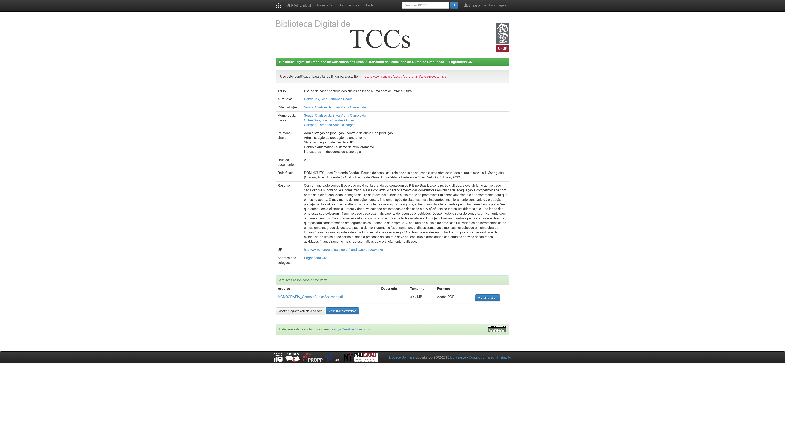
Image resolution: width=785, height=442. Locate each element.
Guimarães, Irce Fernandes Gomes (329, 120)
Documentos (348, 5)
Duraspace (458, 357)
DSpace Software (402, 357)
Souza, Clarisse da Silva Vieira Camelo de (335, 107)
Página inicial (300, 5)
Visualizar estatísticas (342, 311)
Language (496, 5)
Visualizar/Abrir (487, 298)
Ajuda (369, 5)
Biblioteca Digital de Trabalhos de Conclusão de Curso (321, 61)
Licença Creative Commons (350, 329)
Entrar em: (476, 5)
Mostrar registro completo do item (300, 311)
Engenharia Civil (461, 61)
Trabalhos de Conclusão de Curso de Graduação (406, 61)
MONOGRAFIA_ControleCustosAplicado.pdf (310, 296)
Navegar (323, 5)
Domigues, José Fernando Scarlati (329, 99)
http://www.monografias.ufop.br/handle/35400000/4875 (343, 249)
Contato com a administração (490, 357)
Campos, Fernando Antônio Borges (329, 124)
